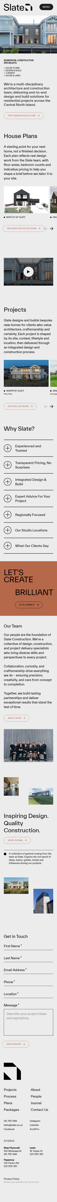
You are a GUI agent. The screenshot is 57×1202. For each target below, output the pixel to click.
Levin (32, 1147)
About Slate (15, 718)
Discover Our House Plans (22, 228)
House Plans (13, 68)
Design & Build (13, 70)
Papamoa (9, 1159)
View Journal (15, 840)
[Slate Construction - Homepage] (18, 7)
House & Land (13, 75)
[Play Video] (28, 272)
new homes (12, 325)
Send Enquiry (14, 1044)
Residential (10, 60)
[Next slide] (51, 228)
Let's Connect (27, 605)
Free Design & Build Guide (22, 115)
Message (11, 1005)
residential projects (18, 100)
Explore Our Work (18, 406)
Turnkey (10, 73)
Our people (12, 635)
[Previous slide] (46, 228)
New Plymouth (12, 1147)
